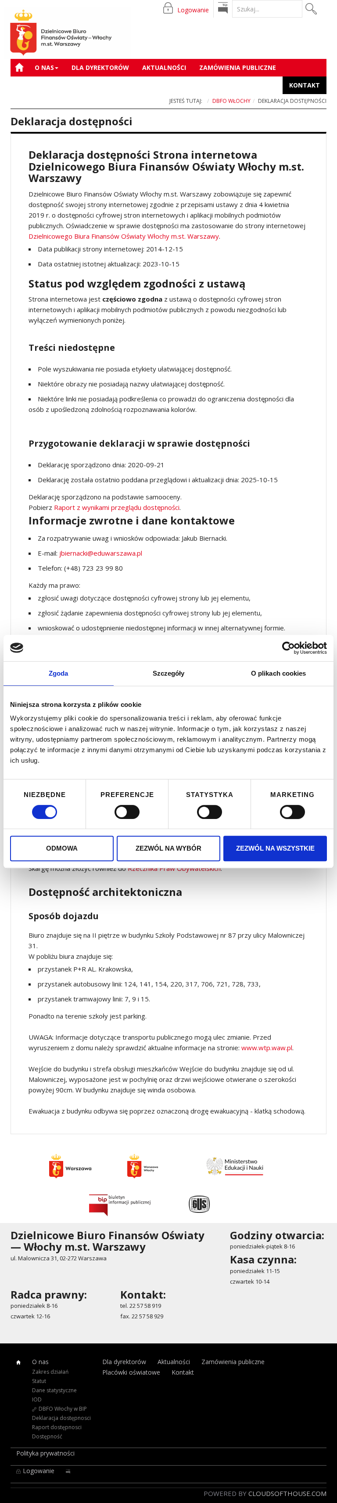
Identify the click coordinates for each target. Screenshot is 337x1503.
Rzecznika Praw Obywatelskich (174, 868)
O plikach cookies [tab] (278, 673)
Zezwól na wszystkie (275, 848)
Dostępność (47, 1436)
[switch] (127, 812)
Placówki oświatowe (54, 85)
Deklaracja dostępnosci (61, 1418)
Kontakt (304, 85)
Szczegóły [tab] (169, 673)
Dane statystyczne (54, 1390)
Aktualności (164, 67)
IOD (37, 1399)
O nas (44, 67)
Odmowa (62, 848)
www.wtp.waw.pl (266, 1047)
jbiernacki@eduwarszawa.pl (100, 553)
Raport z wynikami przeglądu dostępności (116, 507)
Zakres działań (50, 1372)
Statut (39, 1381)
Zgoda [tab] (58, 673)
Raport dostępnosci (57, 1427)
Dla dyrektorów (100, 67)
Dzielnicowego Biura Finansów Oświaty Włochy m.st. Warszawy (124, 236)
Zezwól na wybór (168, 848)
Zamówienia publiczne (237, 67)
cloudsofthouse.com (287, 1493)
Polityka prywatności (45, 1453)
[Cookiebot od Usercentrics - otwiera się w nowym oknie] (288, 648)
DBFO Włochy (231, 101)
